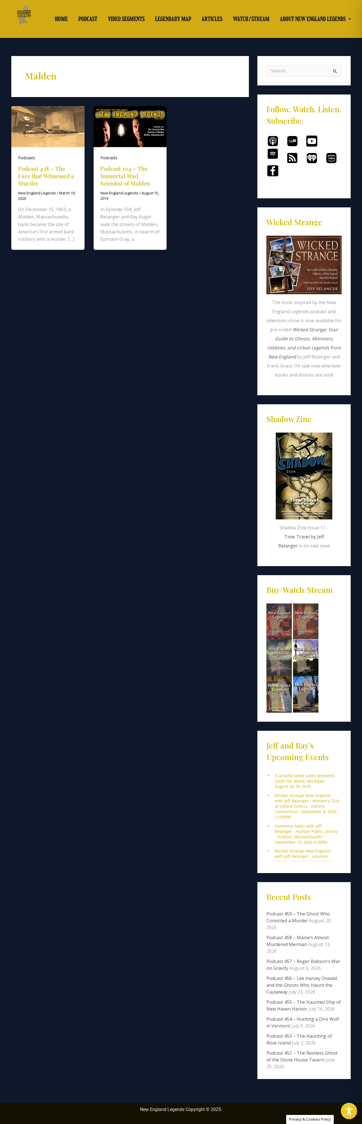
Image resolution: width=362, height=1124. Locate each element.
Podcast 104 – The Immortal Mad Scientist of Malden (125, 176)
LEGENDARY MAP (173, 19)
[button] (315, 19)
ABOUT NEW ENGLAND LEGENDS (313, 19)
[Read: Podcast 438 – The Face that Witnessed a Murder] (48, 126)
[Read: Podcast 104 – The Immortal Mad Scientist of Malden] (130, 126)
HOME (61, 19)
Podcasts (26, 157)
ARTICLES (212, 19)
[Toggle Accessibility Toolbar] (349, 1111)
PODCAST (87, 19)
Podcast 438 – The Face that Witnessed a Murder (46, 176)
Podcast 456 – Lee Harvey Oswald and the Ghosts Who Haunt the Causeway (301, 985)
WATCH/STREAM (251, 19)
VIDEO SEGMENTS (126, 19)
